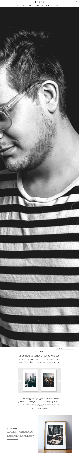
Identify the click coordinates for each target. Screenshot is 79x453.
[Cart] (76, 2)
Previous (19, 381)
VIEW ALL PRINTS (12, 440)
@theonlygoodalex (42, 408)
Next (59, 381)
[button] (18, 5)
